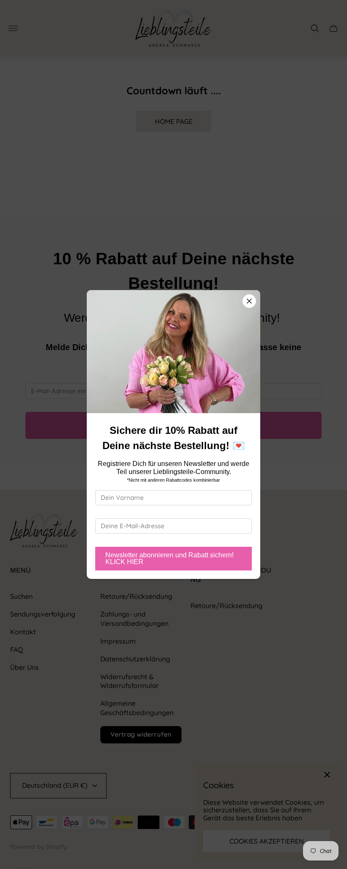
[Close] (249, 301)
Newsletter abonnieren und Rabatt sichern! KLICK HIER (169, 558)
